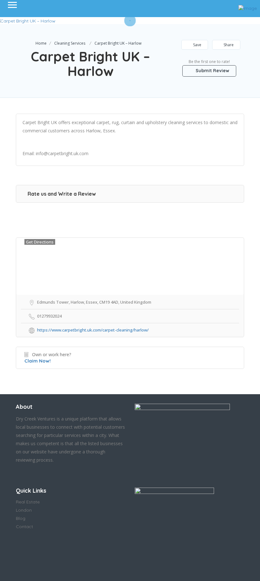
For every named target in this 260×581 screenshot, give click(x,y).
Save (196, 44)
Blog (20, 518)
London (24, 510)
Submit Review (211, 70)
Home (41, 43)
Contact (24, 526)
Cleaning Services (69, 43)
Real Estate (28, 502)
